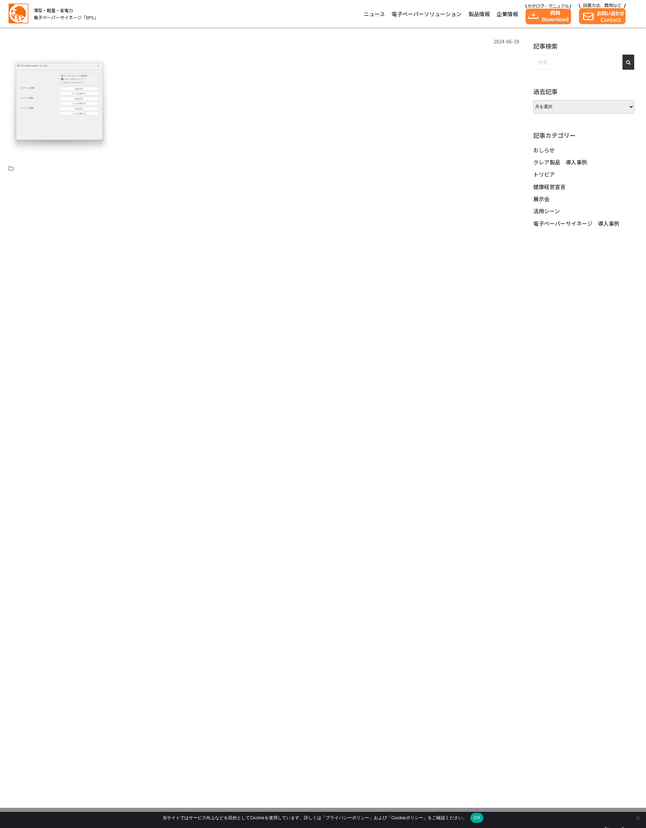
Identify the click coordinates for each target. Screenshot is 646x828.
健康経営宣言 (549, 187)
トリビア (544, 174)
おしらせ (544, 150)
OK (477, 817)
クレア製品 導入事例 (560, 162)
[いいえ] (637, 818)
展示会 (541, 199)
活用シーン (546, 211)
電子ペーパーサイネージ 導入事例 (576, 223)
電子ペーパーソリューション (427, 14)
